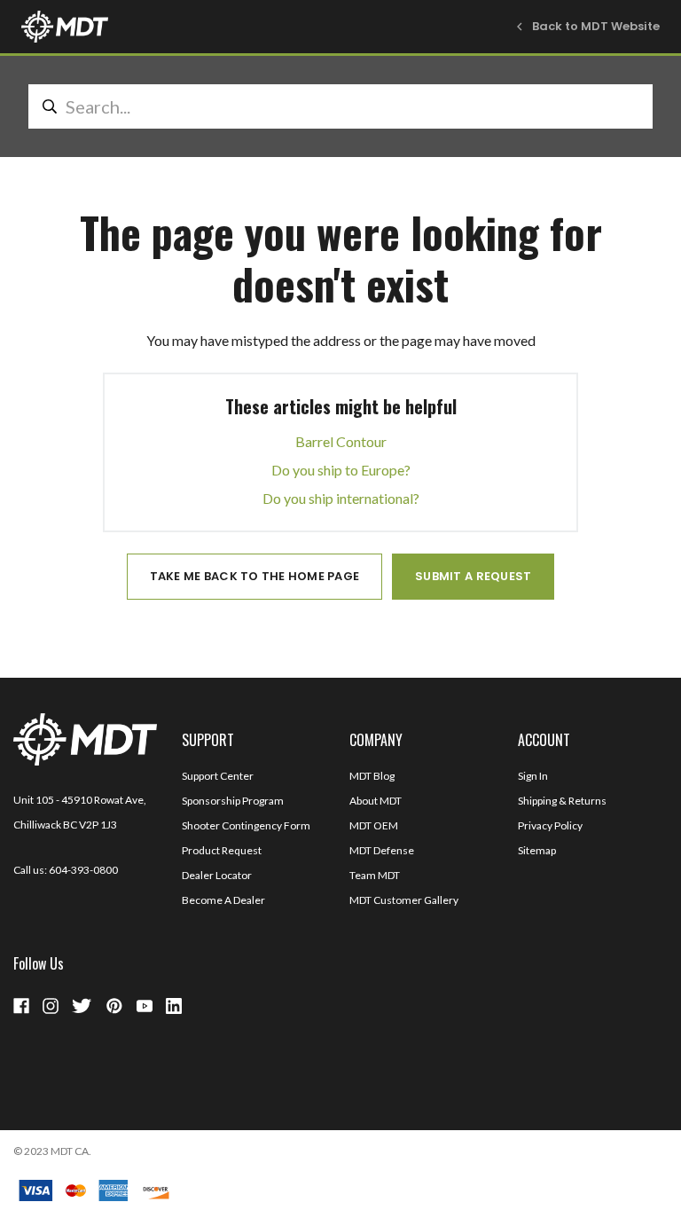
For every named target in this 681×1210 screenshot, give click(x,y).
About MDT (375, 800)
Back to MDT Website (596, 26)
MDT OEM (373, 825)
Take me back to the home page (255, 576)
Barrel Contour (341, 441)
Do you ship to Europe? (341, 469)
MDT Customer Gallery (403, 900)
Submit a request (473, 576)
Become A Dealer (223, 900)
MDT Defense (381, 850)
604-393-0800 (83, 869)
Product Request (222, 850)
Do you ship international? (340, 498)
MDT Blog (372, 775)
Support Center (218, 775)
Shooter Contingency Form (246, 825)
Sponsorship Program (233, 800)
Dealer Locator (217, 875)
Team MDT (374, 875)
